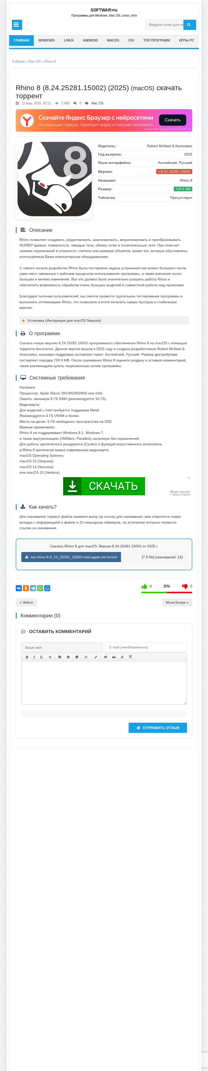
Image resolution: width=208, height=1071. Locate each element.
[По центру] (68, 657)
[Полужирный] (27, 657)
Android (90, 40)
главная (21, 40)
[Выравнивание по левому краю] (60, 657)
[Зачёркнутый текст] (50, 657)
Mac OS (35, 61)
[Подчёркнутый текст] (42, 657)
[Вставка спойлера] (130, 657)
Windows (46, 40)
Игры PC (186, 40)
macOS (113, 40)
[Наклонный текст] (34, 657)
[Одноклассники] (26, 588)
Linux (69, 40)
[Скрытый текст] (105, 657)
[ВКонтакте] (19, 588)
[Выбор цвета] (96, 657)
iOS (131, 40)
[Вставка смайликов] (86, 657)
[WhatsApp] (40, 588)
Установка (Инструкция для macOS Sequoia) (64, 320)
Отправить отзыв (160, 728)
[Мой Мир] (47, 588)
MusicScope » (177, 602)
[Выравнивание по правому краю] (76, 657)
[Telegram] (33, 588)
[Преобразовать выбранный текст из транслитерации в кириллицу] (122, 657)
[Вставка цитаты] (114, 657)
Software (18, 61)
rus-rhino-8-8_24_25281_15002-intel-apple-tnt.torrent (73, 557)
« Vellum (26, 602)
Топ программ (156, 40)
